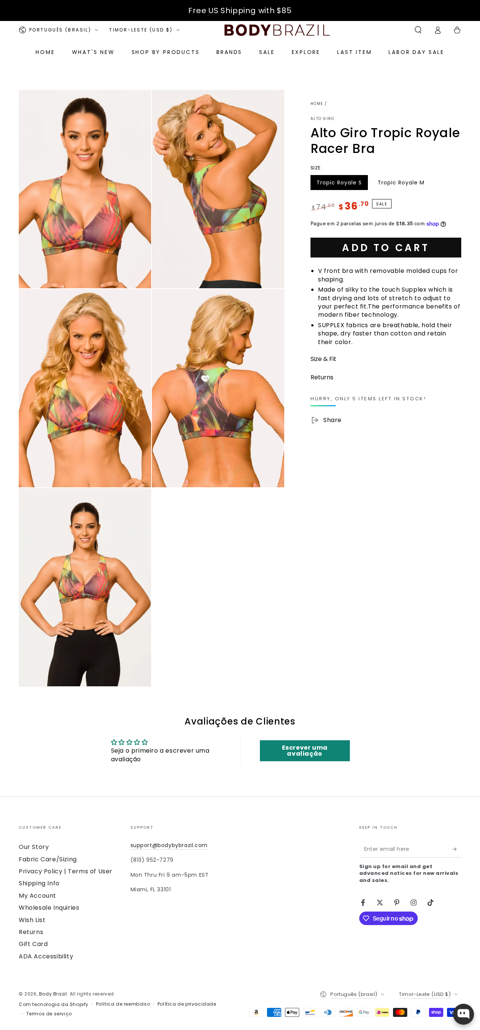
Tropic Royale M (400, 184)
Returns (31, 932)
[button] (418, 30)
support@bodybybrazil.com (169, 845)
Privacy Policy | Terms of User (65, 871)
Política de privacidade (187, 1004)
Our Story (34, 847)
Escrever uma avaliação (305, 750)
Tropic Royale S (339, 184)
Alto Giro (322, 118)
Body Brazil (53, 994)
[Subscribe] (457, 849)
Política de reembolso (123, 1004)
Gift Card (33, 944)
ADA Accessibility (46, 956)
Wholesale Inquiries (49, 907)
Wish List (32, 920)
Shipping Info (39, 883)
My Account (37, 895)
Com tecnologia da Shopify (53, 1005)
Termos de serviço (49, 1014)
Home (316, 103)
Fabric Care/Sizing (48, 859)
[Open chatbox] (463, 1014)
